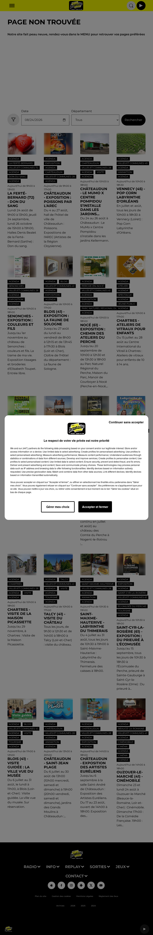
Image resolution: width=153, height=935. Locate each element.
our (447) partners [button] (28, 448)
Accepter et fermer (95, 507)
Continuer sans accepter (126, 422)
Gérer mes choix (57, 507)
